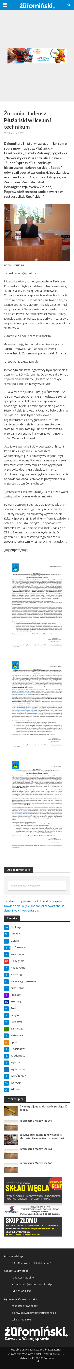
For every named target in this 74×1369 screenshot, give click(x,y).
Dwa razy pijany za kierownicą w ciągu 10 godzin (43, 1108)
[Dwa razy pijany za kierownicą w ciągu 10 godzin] (11, 1111)
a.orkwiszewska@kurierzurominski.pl (34, 1313)
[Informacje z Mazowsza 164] (11, 1125)
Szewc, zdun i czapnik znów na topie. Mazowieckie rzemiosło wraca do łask (42, 1136)
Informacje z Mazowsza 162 (36, 1163)
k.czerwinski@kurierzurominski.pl (32, 1284)
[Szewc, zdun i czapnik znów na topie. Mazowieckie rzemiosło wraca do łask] (11, 1139)
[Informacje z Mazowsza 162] (11, 1167)
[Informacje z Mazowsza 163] (11, 1153)
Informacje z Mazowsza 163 (36, 1148)
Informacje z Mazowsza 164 (36, 1120)
